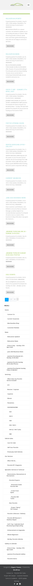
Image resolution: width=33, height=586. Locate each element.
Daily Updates (13, 23)
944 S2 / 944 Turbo (15, 429)
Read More (10, 46)
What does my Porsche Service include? (14, 379)
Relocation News (12, 54)
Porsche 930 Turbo (14, 497)
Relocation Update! (13, 18)
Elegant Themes (16, 567)
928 (10, 420)
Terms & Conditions (11, 578)
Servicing (8, 374)
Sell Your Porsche (12, 447)
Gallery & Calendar (11, 543)
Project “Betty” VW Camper (15, 508)
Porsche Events (19, 25)
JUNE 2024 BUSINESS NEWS (16, 198)
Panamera (10, 403)
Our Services (9, 456)
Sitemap (16, 581)
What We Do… (11, 461)
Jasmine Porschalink (16, 21)
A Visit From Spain (14, 491)
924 (10, 412)
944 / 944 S (12, 425)
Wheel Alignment (12, 534)
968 (10, 434)
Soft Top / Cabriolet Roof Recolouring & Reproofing (15, 525)
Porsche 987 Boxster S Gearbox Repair (14, 518)
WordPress (16, 570)
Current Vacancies (13, 178)
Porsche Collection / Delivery (16, 513)
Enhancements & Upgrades (16, 530)
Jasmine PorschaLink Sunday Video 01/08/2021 (16, 369)
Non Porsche (13, 503)
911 (8, 385)
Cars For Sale (11, 443)
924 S (11, 416)
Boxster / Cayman (13, 389)
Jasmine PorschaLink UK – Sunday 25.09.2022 (16, 232)
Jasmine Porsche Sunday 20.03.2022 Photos (16, 254)
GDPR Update (23, 578)
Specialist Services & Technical (14, 470)
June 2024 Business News (15, 352)
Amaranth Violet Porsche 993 (16, 485)
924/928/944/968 (12, 407)
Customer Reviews (13, 328)
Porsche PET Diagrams (14, 465)
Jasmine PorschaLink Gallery (16, 554)
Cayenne (10, 394)
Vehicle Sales (9, 438)
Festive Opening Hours (15, 123)
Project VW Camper (10, 576)
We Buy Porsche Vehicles (15, 539)
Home (7, 310)
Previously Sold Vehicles (14, 452)
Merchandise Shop (13, 323)
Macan (9, 398)
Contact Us (11, 314)
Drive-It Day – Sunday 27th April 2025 (16, 346)
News (6, 332)
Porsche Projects (14, 480)
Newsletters (20, 23)
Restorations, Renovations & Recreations (16, 475)
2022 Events (10, 274)
